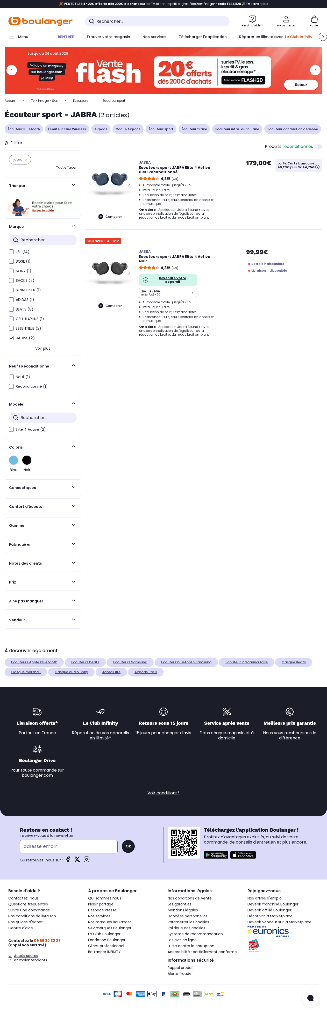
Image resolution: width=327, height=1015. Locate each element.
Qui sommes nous (104, 898)
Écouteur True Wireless (67, 129)
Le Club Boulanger (104, 934)
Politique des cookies (186, 928)
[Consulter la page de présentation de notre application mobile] (216, 855)
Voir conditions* (163, 793)
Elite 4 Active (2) (31, 429)
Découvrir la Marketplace (270, 916)
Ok (128, 846)
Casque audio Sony (71, 672)
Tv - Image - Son (44, 100)
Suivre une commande (29, 910)
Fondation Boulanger (106, 939)
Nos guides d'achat (25, 922)
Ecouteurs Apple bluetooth (34, 662)
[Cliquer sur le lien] (163, 70)
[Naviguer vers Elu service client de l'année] (283, 945)
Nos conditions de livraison (32, 916)
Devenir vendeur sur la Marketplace (279, 922)
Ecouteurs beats (85, 662)
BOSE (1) (23, 261)
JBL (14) (23, 251)
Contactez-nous (23, 898)
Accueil (10, 100)
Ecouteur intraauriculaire (246, 662)
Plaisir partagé (100, 904)
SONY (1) (23, 270)
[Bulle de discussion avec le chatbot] (310, 998)
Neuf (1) (23, 376)
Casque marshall (26, 672)
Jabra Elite (111, 672)
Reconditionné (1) (32, 386)
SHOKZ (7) (25, 280)
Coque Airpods (128, 129)
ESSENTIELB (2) (28, 328)
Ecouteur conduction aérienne (292, 129)
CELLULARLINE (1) (30, 318)
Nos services (99, 916)
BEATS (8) (24, 309)
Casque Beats (294, 662)
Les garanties (179, 904)
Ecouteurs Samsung (130, 662)
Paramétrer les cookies (188, 922)
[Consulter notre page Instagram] (86, 861)
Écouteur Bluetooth (24, 129)
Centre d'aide (20, 928)
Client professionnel (106, 945)
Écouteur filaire (194, 129)
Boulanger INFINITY (104, 951)
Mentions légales (183, 910)
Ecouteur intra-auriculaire (237, 129)
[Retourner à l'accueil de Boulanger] (40, 21)
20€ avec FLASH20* (103, 241)
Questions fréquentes (28, 904)
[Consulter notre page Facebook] (68, 861)
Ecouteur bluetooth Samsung (186, 662)
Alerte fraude (179, 973)
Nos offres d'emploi (264, 898)
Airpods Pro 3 (145, 672)
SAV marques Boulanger (109, 928)
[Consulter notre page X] (77, 861)
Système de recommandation (195, 934)
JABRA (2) (25, 338)
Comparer (113, 217)
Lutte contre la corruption (191, 945)
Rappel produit (181, 967)
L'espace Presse (102, 910)
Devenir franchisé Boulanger (272, 904)
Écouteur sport (161, 129)
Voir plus (42, 348)
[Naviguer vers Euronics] (283, 931)
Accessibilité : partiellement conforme (202, 951)
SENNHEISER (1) (28, 290)
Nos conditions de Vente (190, 898)
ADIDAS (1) (25, 299)
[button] (323, 37)
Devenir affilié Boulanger (269, 910)
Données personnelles (188, 916)
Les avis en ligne (182, 939)
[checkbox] (11, 251)
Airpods (100, 129)
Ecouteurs (81, 100)
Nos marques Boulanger (109, 922)
